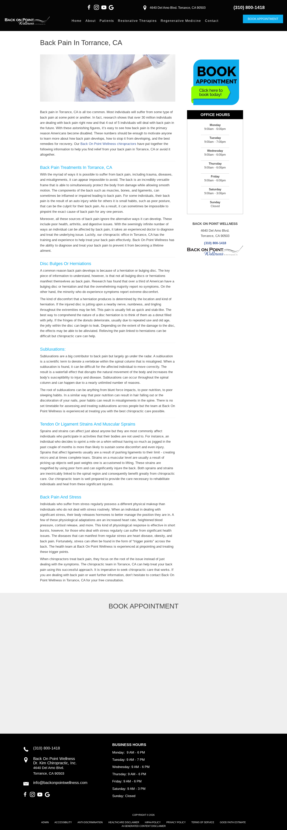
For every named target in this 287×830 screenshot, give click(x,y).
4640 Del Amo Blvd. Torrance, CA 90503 (178, 7)
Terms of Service (202, 822)
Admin (45, 822)
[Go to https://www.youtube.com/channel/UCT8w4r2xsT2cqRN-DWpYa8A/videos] (103, 8)
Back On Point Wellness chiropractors (108, 144)
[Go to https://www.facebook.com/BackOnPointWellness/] (89, 8)
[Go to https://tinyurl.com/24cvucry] (111, 8)
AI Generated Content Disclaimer (144, 826)
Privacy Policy (176, 822)
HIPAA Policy (153, 822)
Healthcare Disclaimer (123, 822)
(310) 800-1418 (249, 7)
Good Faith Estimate (233, 822)
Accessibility (63, 822)
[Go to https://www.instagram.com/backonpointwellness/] (96, 8)
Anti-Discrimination (90, 822)
